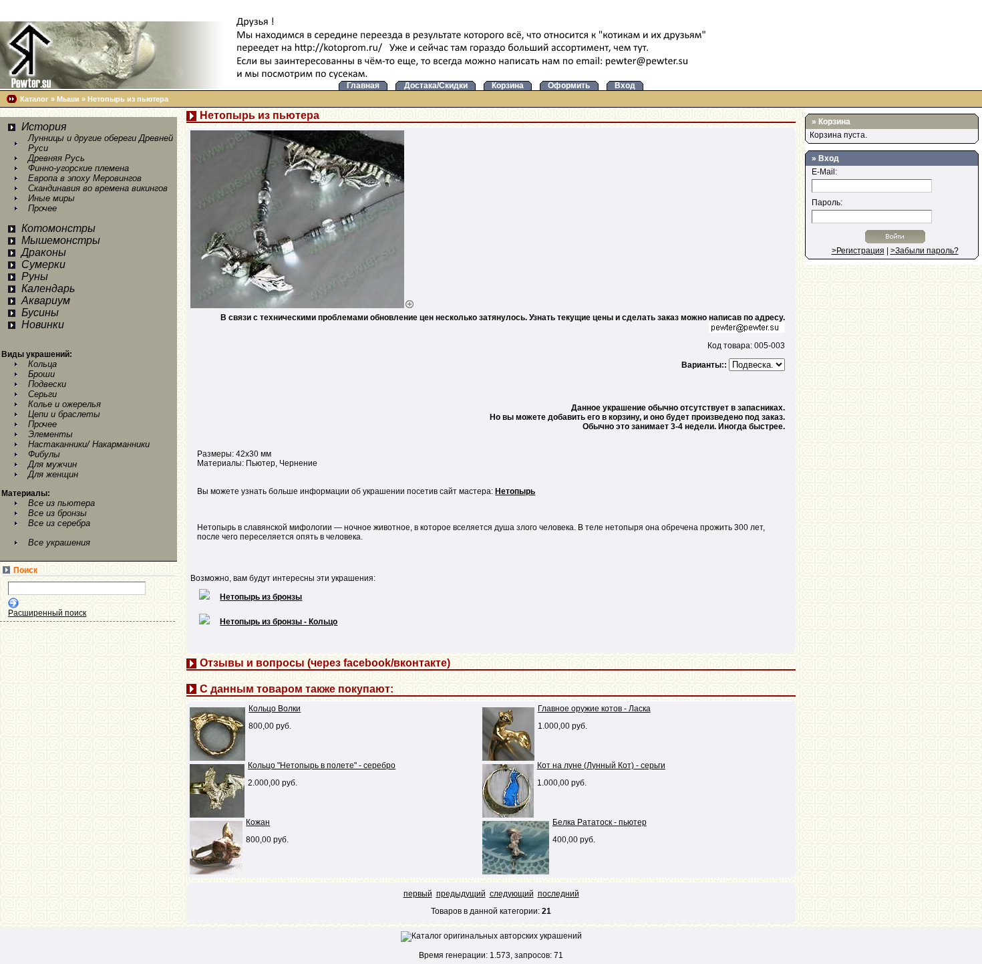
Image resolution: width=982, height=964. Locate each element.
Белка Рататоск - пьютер (599, 822)
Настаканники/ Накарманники (89, 444)
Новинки (42, 324)
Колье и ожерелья (64, 404)
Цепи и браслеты (64, 414)
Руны (34, 276)
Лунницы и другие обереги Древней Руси (100, 143)
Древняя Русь (56, 158)
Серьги (42, 394)
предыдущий (461, 893)
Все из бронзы (57, 513)
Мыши (68, 99)
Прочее (42, 208)
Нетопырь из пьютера (128, 99)
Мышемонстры (60, 240)
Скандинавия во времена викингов (98, 188)
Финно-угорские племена (78, 168)
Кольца (42, 364)
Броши (41, 374)
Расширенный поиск (47, 613)
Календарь (48, 288)
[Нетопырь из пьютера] (302, 305)
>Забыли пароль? (924, 250)
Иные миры (51, 198)
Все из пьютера (61, 503)
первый (417, 893)
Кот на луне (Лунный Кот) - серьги (601, 765)
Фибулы (44, 454)
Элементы (50, 434)
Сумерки (43, 264)
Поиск (25, 570)
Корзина (834, 121)
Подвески (47, 384)
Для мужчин (52, 464)
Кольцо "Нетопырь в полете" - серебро (321, 765)
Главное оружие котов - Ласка (594, 708)
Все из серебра (59, 523)
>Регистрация (858, 250)
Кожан (258, 822)
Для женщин (53, 474)
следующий (512, 893)
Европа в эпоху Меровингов (85, 178)
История (44, 126)
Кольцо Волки (275, 708)
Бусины (40, 312)
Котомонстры (58, 228)
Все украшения (59, 542)
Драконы (43, 252)
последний (558, 893)
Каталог (34, 99)
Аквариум (45, 300)
